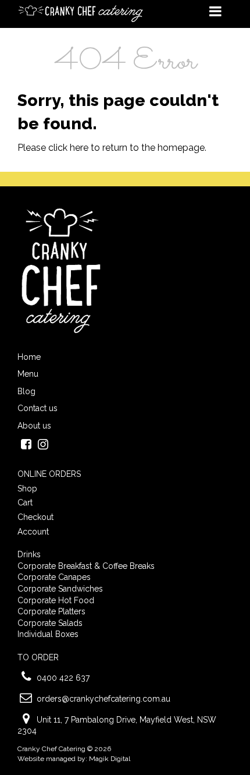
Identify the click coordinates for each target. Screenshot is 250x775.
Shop (27, 488)
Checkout (35, 517)
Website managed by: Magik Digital (73, 759)
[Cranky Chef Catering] (81, 13)
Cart (25, 502)
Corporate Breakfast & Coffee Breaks (86, 566)
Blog (26, 391)
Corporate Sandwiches (60, 588)
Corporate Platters (51, 611)
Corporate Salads (50, 623)
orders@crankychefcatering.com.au (103, 698)
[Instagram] (42, 445)
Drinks (29, 554)
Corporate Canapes (54, 577)
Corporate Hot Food (55, 600)
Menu (27, 373)
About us (34, 425)
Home (29, 357)
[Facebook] (25, 445)
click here (68, 147)
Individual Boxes (47, 634)
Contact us (37, 408)
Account (33, 531)
